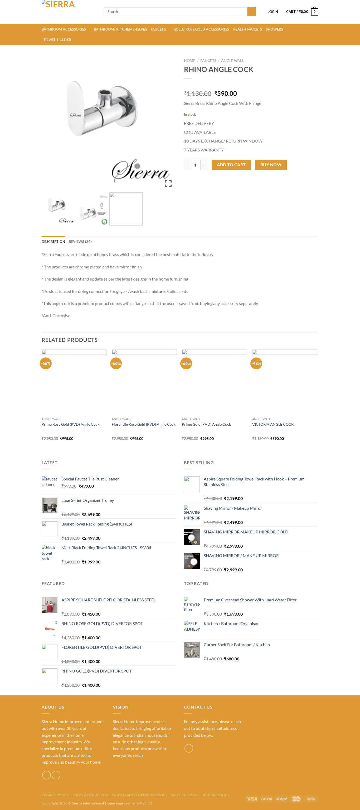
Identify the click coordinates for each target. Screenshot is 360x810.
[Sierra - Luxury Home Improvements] (69, 12)
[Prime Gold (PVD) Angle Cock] (214, 382)
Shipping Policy (185, 795)
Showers (274, 29)
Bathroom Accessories (64, 29)
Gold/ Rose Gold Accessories (201, 29)
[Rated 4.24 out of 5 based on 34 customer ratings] (251, 85)
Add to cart (231, 164)
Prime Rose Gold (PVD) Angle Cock (70, 424)
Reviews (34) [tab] (80, 241)
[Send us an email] (56, 775)
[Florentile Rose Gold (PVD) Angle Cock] (144, 382)
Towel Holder (57, 40)
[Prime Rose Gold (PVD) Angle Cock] (74, 382)
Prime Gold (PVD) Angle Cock (206, 424)
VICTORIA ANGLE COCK (273, 424)
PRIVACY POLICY (55, 795)
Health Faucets (247, 29)
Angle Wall (232, 60)
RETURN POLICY (216, 795)
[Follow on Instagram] (46, 775)
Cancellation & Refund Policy (140, 795)
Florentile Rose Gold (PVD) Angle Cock (144, 424)
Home (189, 60)
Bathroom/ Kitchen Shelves (120, 29)
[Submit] (251, 11)
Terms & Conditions (90, 795)
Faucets (158, 29)
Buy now (270, 164)
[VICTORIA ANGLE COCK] (284, 382)
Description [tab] (53, 241)
